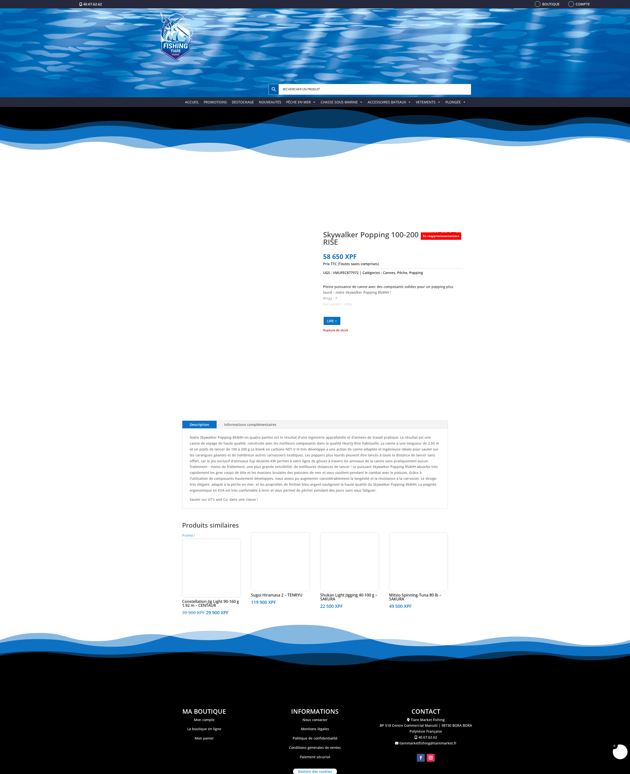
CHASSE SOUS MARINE (339, 102)
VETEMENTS (426, 102)
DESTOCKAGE (243, 102)
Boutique (551, 4)
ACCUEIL (192, 102)
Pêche (402, 272)
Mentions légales (315, 728)
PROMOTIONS (215, 102)
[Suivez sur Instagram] (431, 758)
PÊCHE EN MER (298, 102)
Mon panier (204, 738)
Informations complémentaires (250, 424)
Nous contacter (315, 719)
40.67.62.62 (92, 4)
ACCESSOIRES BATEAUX (387, 102)
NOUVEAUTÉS (270, 102)
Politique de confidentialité (315, 738)
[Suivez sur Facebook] (421, 758)
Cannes (389, 272)
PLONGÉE (453, 102)
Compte (583, 4)
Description (199, 424)
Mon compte (204, 719)
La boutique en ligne (204, 728)
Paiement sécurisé (315, 757)
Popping (416, 272)
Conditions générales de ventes (315, 747)
